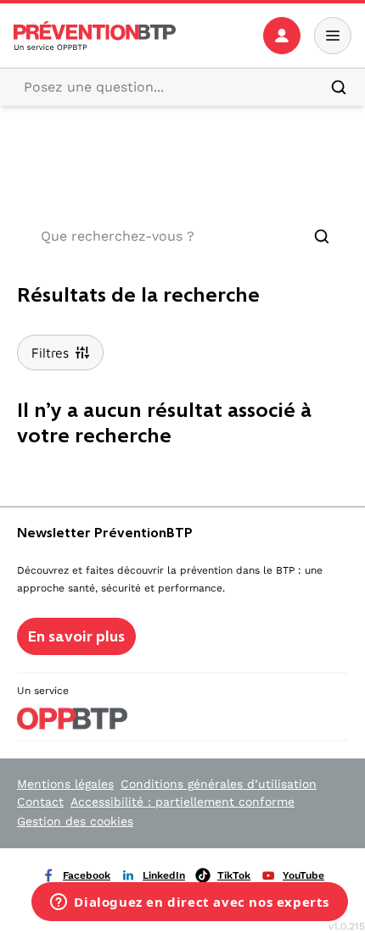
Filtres (50, 352)
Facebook (86, 875)
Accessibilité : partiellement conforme (182, 801)
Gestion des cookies (75, 821)
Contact (40, 801)
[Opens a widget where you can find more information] (189, 903)
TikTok (233, 875)
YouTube (303, 875)
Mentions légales (65, 784)
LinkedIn (164, 875)
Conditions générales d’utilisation (219, 784)
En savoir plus (76, 636)
